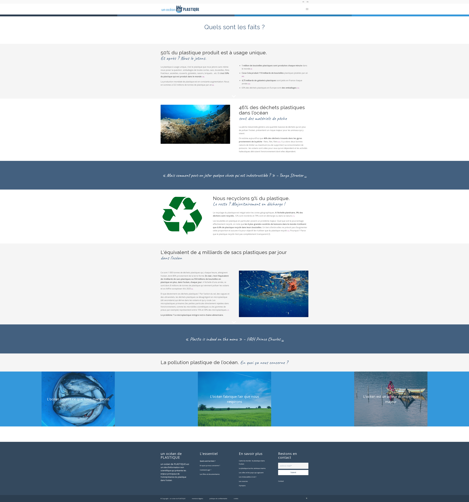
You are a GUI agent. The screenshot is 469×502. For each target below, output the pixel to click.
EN (307, 2)
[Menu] (307, 9)
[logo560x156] (180, 9)
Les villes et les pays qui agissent (251, 472)
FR (303, 2)
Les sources (243, 481)
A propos (242, 485)
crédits (236, 498)
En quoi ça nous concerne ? (210, 465)
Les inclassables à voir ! (247, 477)
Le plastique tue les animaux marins (252, 468)
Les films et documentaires (210, 474)
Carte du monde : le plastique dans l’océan (252, 462)
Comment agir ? (205, 470)
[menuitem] (303, 1)
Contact (281, 481)
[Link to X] (306, 498)
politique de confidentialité (218, 498)
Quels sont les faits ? (207, 461)
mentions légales (197, 498)
